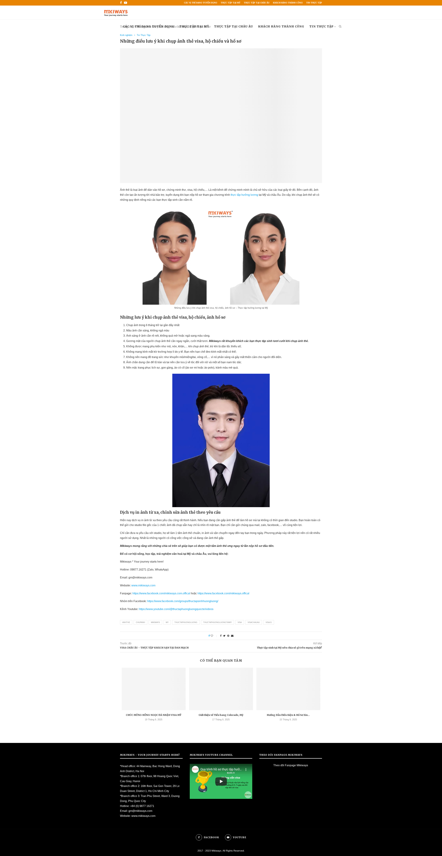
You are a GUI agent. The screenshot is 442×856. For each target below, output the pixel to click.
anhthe (126, 622)
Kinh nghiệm (126, 35)
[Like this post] (214, 635)
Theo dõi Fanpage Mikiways (290, 765)
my (167, 622)
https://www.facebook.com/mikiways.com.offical (161, 593)
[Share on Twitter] (224, 635)
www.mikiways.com (143, 585)
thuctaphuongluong (185, 622)
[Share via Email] (232, 635)
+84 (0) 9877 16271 (142, 806)
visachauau (254, 622)
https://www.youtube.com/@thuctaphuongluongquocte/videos (176, 609)
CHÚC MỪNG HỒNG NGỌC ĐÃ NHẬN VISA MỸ (153, 715)
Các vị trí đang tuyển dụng (200, 2)
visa (240, 622)
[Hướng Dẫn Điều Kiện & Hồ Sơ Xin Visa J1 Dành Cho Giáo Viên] (288, 689)
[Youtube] (125, 3)
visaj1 (269, 622)
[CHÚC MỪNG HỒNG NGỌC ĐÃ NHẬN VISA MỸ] (154, 689)
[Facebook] (121, 3)
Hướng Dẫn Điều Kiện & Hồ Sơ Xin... (288, 715)
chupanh (140, 622)
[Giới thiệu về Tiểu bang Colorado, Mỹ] (221, 689)
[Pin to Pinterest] (228, 635)
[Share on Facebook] (221, 635)
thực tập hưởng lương (244, 194)
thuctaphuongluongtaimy (217, 622)
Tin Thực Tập (314, 2)
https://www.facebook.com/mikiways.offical (223, 593)
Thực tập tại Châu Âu (257, 2)
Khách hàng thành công (288, 2)
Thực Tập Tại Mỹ (230, 2)
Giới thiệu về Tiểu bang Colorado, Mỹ (221, 715)
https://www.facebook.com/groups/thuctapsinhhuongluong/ (182, 601)
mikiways (155, 622)
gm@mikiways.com (140, 810)
